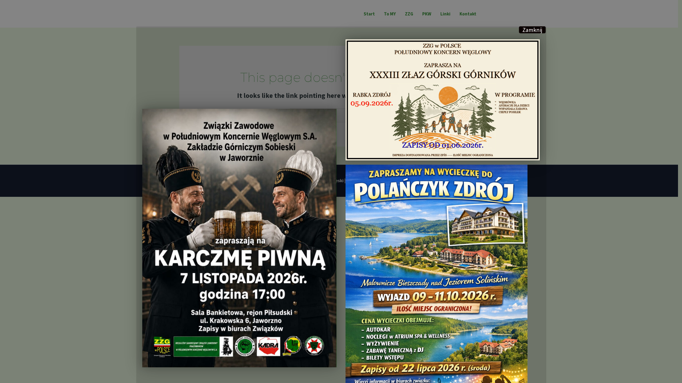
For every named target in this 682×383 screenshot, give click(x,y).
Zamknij (532, 29)
